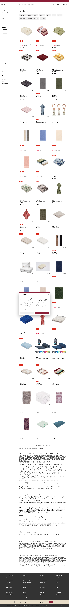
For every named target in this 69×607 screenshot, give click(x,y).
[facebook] (23, 602)
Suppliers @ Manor (9, 587)
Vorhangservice (42, 582)
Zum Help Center (10, 602)
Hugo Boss (43, 523)
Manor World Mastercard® (27, 582)
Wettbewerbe (42, 594)
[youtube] (26, 602)
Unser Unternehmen (59, 577)
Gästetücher (26, 482)
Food (57, 587)
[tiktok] (28, 602)
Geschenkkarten (43, 577)
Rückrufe (41, 589)
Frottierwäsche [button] (34, 448)
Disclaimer (31, 605)
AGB (15, 605)
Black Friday (24, 594)
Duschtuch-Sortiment (60, 492)
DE (53, 4)
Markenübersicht (36, 605)
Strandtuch (51, 494)
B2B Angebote (42, 587)
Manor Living (21, 515)
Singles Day (24, 592)
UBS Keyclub (25, 587)
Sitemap (13, 605)
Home (20, 448)
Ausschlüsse (42, 592)
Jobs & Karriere (58, 580)
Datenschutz (19, 605)
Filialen (57, 582)
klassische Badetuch (45, 510)
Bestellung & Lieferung (10, 577)
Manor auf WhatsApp (9, 594)
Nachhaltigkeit (58, 592)
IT (60, 602)
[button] (2, 7)
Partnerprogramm (9, 589)
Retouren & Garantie (9, 580)
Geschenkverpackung (43, 580)
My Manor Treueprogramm (27, 580)
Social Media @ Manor (26, 589)
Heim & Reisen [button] (24, 448)
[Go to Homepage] (5, 4)
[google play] (43, 602)
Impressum (9, 605)
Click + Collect (8, 582)
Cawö (20, 520)
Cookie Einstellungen (25, 605)
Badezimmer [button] (29, 448)
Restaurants (58, 589)
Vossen (38, 523)
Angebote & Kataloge (26, 577)
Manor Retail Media (9, 592)
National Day (25, 597)
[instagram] (21, 602)
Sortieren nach (22, 15)
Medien (57, 594)
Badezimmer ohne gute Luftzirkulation (27, 508)
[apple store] (40, 602)
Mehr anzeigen (42, 442)
